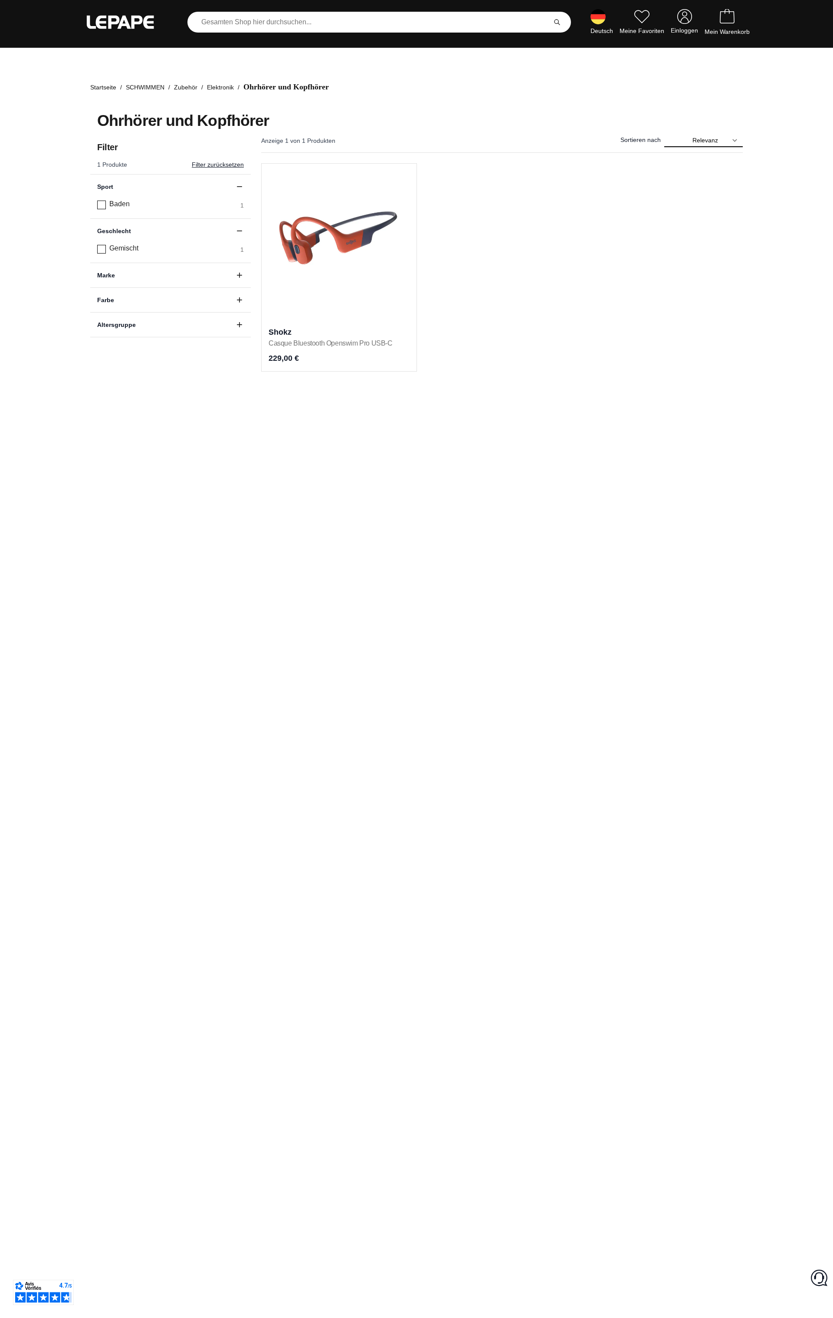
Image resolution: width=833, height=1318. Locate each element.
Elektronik (220, 87)
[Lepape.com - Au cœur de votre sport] (126, 22)
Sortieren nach (640, 139)
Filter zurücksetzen (218, 164)
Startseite (103, 87)
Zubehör (185, 87)
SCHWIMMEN (145, 87)
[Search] (557, 22)
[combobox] (369, 22)
